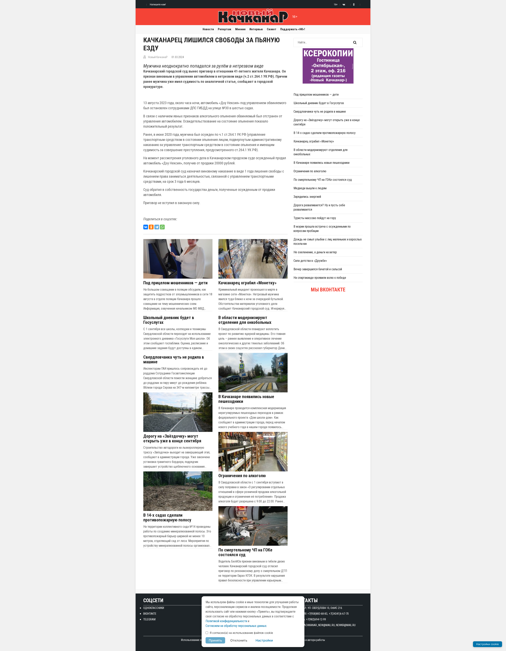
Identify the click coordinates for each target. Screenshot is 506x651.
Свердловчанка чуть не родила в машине (173, 359)
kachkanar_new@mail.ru (318, 625)
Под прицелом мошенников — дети (175, 283)
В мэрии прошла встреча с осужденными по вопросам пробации (322, 229)
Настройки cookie (487, 644)
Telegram (149, 619)
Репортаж (224, 29)
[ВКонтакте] (145, 227)
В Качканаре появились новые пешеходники (246, 399)
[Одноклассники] (151, 227)
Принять (215, 640)
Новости (208, 29)
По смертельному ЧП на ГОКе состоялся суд (245, 552)
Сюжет (271, 29)
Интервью (256, 29)
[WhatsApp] (162, 227)
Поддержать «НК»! (292, 29)
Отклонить (238, 640)
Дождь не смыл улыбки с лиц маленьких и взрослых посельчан (328, 241)
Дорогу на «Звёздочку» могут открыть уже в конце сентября (172, 438)
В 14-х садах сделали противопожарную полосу (167, 517)
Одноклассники (153, 608)
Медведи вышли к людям (310, 188)
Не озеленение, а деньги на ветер (315, 252)
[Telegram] (156, 227)
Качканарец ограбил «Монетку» (247, 283)
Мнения (240, 29)
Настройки (264, 640)
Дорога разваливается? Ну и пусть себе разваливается (319, 207)
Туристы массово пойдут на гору (315, 218)
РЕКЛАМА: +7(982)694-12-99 (310, 619)
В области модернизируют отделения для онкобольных (244, 320)
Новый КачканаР (158, 57)
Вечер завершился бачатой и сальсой (318, 269)
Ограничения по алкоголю (242, 475)
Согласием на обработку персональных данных (236, 626)
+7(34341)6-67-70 (339, 613)
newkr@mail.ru (346, 625)
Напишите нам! (158, 4)
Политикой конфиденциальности (226, 621)
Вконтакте (149, 613)
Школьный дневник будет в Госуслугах (168, 320)
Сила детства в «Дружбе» (310, 261)
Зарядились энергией (307, 197)
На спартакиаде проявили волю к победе (320, 278)
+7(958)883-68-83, (318, 613)
